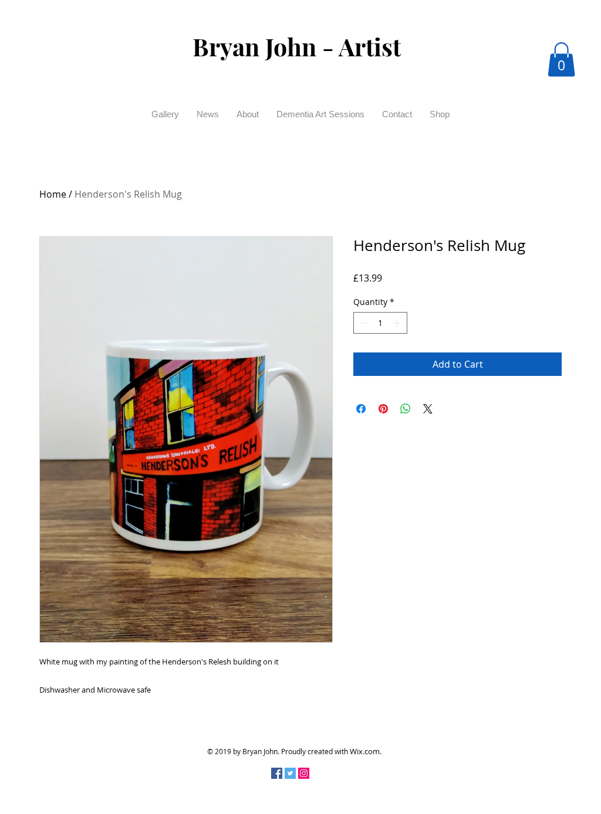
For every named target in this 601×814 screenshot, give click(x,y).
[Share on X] (428, 409)
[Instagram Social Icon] (303, 773)
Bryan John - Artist (297, 46)
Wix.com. (365, 751)
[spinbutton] (380, 323)
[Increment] (398, 323)
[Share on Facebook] (361, 409)
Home (52, 194)
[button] (561, 59)
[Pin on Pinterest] (383, 409)
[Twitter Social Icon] (290, 773)
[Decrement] (362, 323)
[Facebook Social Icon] (276, 773)
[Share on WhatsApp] (406, 409)
